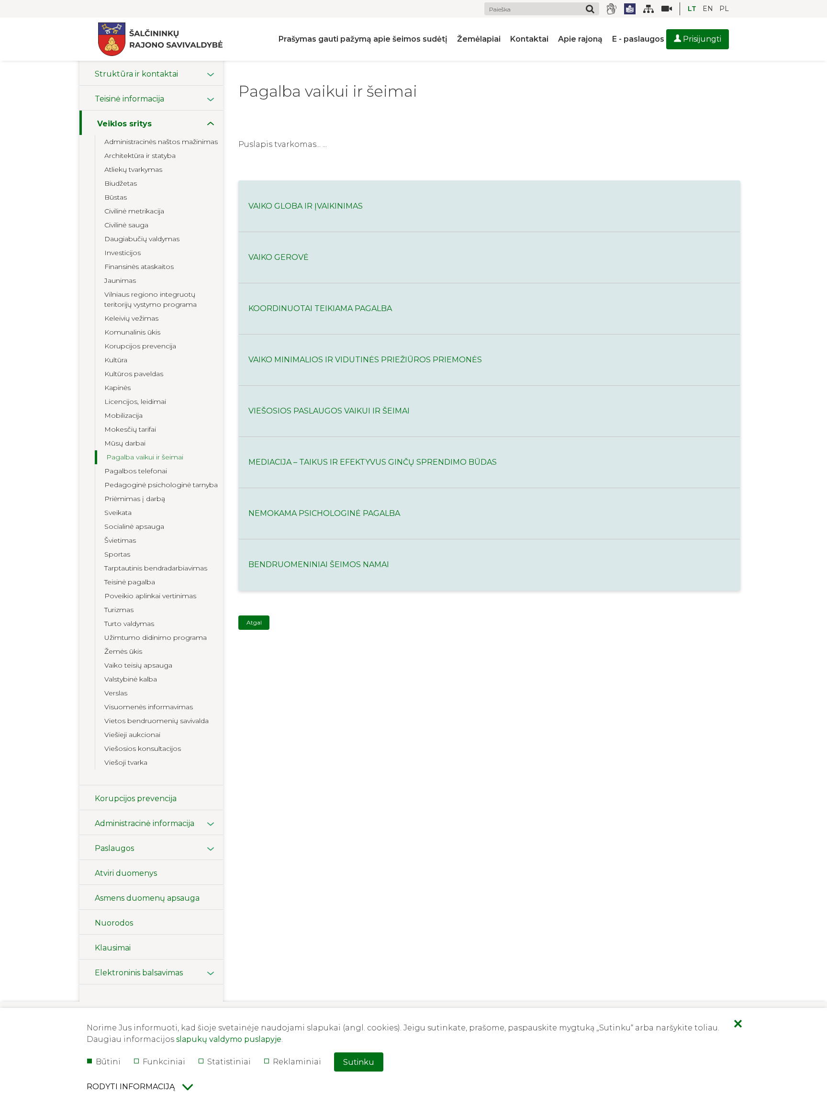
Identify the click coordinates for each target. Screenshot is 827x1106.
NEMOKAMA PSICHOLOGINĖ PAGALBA (324, 513)
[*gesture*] (611, 8)
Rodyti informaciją (131, 1086)
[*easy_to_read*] (630, 9)
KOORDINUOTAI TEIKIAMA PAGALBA (320, 308)
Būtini (108, 1061)
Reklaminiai (297, 1061)
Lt (692, 8)
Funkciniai (164, 1061)
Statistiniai (229, 1061)
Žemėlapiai (479, 39)
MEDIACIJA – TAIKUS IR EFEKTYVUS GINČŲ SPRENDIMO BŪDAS (372, 462)
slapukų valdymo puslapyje (228, 1039)
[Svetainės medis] (648, 9)
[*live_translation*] (663, 9)
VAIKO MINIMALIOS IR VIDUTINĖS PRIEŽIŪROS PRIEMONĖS (365, 359)
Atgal (254, 622)
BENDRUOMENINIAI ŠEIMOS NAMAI (318, 564)
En (708, 8)
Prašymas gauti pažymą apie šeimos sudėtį (363, 39)
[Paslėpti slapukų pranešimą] (738, 1024)
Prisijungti (701, 39)
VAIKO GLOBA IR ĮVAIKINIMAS (305, 206)
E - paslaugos (638, 39)
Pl (724, 8)
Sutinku (358, 1062)
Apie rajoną (580, 39)
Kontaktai (529, 39)
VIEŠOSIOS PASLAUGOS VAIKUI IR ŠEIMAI (329, 410)
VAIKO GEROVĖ (278, 257)
